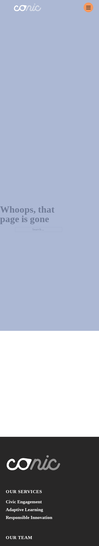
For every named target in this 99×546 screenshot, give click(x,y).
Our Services (24, 491)
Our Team (19, 537)
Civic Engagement (24, 501)
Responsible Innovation (29, 517)
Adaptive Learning (24, 509)
